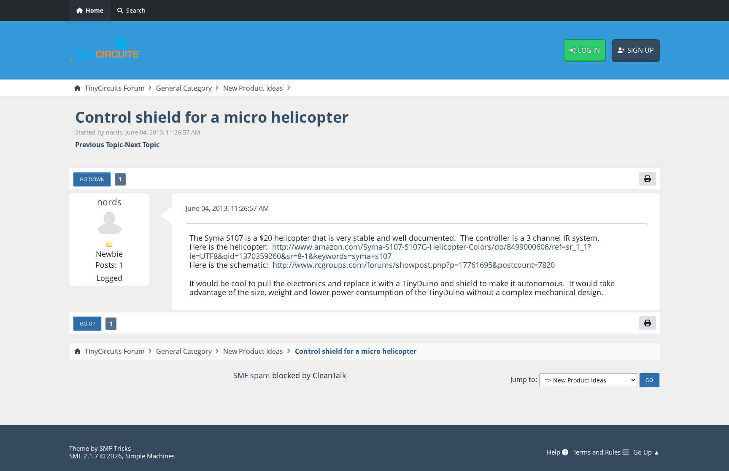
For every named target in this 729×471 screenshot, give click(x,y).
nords (109, 202)
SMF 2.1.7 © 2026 (95, 456)
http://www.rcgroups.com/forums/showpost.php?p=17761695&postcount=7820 (414, 265)
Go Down (92, 179)
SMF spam (251, 375)
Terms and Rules (597, 452)
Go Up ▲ (646, 452)
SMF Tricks (115, 448)
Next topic (142, 145)
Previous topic (99, 145)
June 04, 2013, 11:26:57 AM (227, 208)
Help (554, 452)
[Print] (647, 179)
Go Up (87, 323)
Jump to (522, 380)
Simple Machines (150, 456)
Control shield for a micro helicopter (211, 117)
